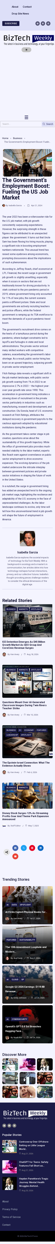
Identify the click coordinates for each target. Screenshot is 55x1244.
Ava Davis (18, 958)
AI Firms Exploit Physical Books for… (26, 912)
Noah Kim (18, 1037)
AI (8, 905)
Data (14, 905)
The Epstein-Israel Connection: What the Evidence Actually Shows (26, 764)
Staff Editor (16, 826)
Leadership (12, 735)
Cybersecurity (19, 1019)
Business (17, 138)
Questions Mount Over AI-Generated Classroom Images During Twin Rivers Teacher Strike (24, 705)
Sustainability (27, 940)
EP (23, 979)
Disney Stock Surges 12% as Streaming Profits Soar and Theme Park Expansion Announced (25, 816)
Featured (41, 730)
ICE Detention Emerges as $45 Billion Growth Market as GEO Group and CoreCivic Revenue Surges (23, 644)
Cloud (15, 979)
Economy (29, 730)
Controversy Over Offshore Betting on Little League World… (33, 1145)
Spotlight (36, 609)
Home (5, 138)
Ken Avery (15, 654)
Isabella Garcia (15, 205)
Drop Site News (20, 13)
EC (20, 730)
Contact (27, 6)
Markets (23, 609)
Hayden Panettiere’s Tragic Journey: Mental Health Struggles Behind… (33, 1182)
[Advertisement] (27, 83)
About (15, 6)
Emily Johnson (20, 998)
